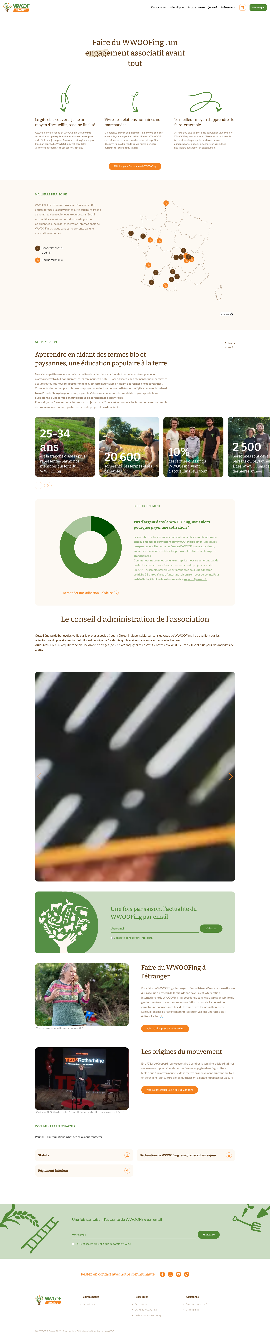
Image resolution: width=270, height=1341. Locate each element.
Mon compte (258, 7)
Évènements (228, 7)
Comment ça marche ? (196, 1304)
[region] (168, 255)
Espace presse (196, 7)
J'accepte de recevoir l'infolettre (133, 937)
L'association (158, 7)
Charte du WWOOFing (146, 1309)
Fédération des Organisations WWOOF (95, 1331)
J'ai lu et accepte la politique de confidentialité (103, 1243)
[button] (171, 279)
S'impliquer (177, 7)
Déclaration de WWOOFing (148, 1315)
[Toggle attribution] (231, 314)
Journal (212, 7)
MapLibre (225, 314)
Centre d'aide (192, 1309)
